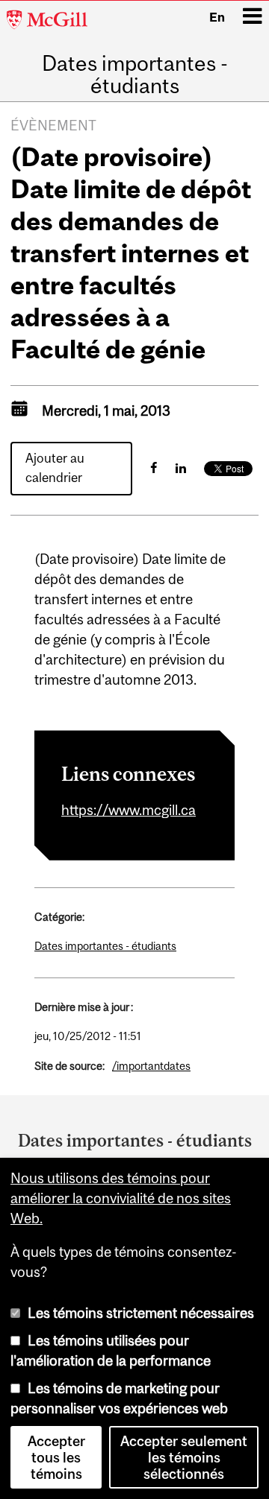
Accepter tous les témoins (56, 1457)
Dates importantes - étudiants (135, 75)
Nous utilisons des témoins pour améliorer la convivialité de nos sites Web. (120, 1198)
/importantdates (151, 1065)
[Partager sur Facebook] (153, 467)
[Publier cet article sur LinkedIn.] (181, 467)
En (217, 17)
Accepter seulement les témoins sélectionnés (183, 1457)
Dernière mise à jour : (83, 1007)
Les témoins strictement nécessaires (141, 1313)
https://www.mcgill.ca (128, 810)
